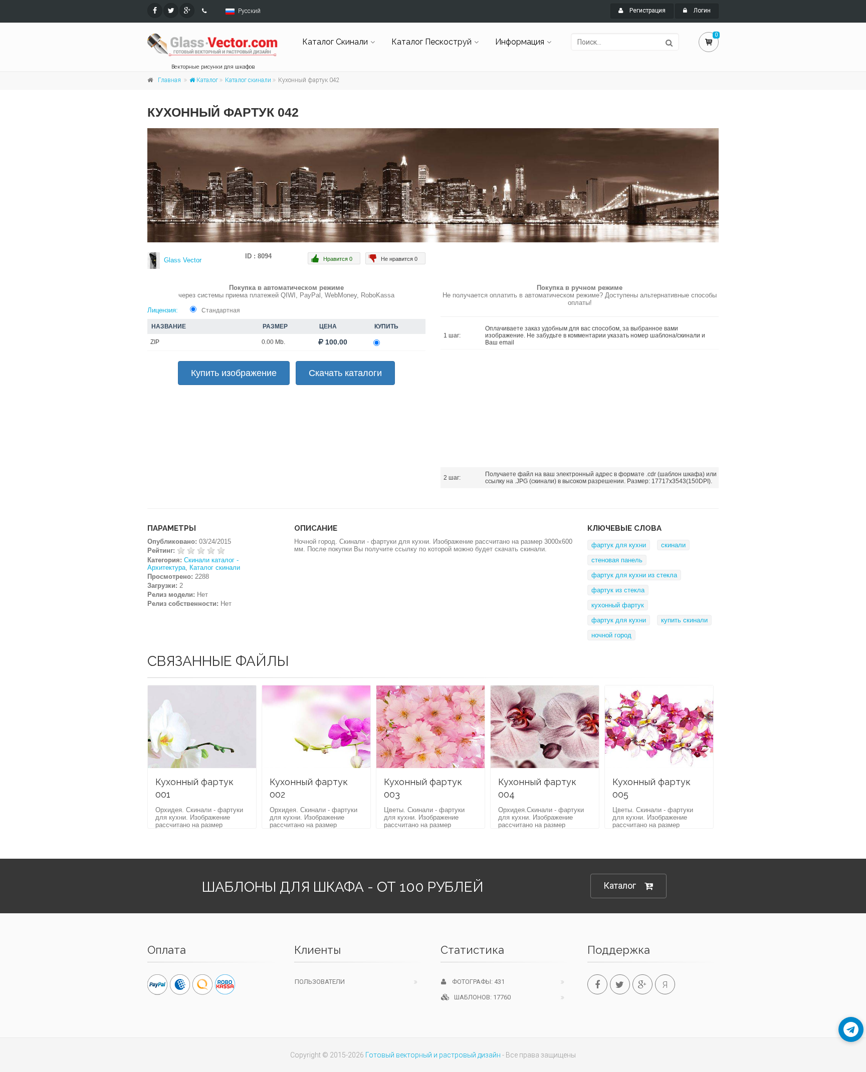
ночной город (611, 635)
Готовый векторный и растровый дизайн (433, 1055)
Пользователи (320, 981)
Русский (249, 11)
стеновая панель (616, 560)
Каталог (206, 80)
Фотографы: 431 (475, 981)
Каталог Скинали (335, 42)
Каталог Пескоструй (431, 42)
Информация (519, 42)
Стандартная (220, 310)
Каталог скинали (248, 80)
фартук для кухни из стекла (634, 575)
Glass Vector (182, 260)
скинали (673, 545)
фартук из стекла (617, 590)
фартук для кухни (618, 545)
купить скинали (684, 620)
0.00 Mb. (273, 341)
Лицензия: (162, 310)
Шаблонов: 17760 (480, 997)
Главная (169, 80)
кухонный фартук (617, 605)
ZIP (154, 341)
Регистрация (647, 10)
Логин (701, 10)
